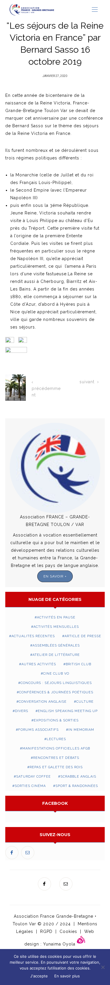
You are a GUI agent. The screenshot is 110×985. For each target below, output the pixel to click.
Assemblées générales (56, 645)
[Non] (103, 967)
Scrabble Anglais (78, 776)
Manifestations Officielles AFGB (56, 748)
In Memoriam (81, 730)
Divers (21, 711)
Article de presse (83, 636)
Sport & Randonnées (76, 786)
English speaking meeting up (68, 711)
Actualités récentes (33, 636)
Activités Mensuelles (56, 627)
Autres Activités (38, 664)
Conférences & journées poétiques (56, 692)
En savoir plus (67, 976)
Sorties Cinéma (30, 786)
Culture (85, 702)
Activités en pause (56, 617)
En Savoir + (55, 576)
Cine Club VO (56, 673)
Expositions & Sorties (56, 720)
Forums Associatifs (38, 730)
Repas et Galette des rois (56, 767)
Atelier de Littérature (56, 655)
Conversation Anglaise (43, 702)
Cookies (68, 931)
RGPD (46, 931)
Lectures (56, 739)
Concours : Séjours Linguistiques (56, 683)
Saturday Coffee (33, 776)
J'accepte (39, 976)
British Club (78, 664)
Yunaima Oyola (60, 943)
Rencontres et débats (56, 758)
